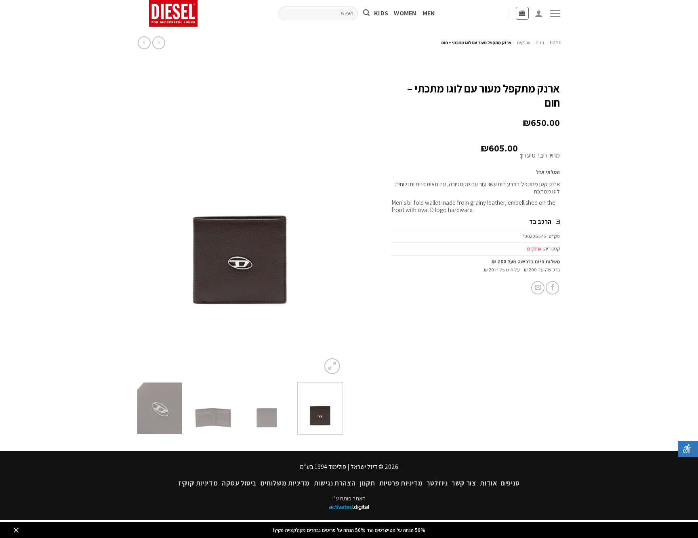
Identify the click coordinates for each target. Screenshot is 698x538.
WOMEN (405, 13)
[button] (555, 13)
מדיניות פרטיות (401, 483)
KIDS (381, 13)
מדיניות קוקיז (198, 483)
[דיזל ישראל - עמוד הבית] (176, 13)
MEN (429, 13)
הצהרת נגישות (334, 483)
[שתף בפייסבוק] (552, 287)
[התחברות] (539, 13)
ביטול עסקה (239, 483)
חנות (540, 42)
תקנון (367, 483)
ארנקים (523, 42)
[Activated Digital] (349, 507)
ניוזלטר (437, 483)
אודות (488, 483)
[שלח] (366, 13)
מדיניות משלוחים (285, 483)
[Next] (145, 221)
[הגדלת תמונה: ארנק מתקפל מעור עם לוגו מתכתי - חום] (240, 221)
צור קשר (464, 483)
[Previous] (329, 221)
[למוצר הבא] (158, 42)
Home (555, 42)
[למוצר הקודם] (144, 42)
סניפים (510, 483)
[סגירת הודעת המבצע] (16, 530)
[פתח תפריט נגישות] (688, 449)
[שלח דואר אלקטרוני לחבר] (538, 287)
